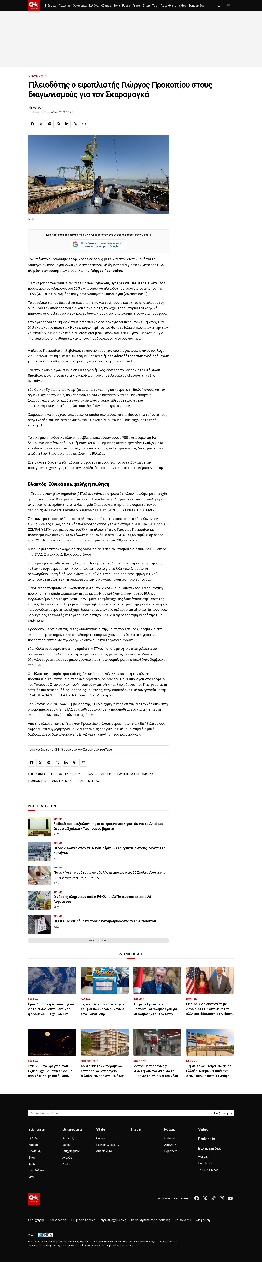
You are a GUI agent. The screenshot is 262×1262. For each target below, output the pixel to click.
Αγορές (67, 1157)
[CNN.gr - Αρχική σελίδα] (34, 1199)
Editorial (169, 1138)
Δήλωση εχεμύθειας (113, 1220)
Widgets (203, 1157)
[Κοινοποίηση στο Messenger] (50, 124)
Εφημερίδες (196, 5)
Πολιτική (65, 5)
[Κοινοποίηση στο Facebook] (32, 124)
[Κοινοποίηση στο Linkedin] (67, 124)
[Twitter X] (205, 1198)
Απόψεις (170, 1144)
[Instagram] (222, 1198)
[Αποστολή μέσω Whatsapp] (58, 124)
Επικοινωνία (183, 1220)
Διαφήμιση (203, 1220)
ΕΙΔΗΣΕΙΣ (105, 774)
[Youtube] (230, 1198)
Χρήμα (66, 1144)
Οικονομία (80, 5)
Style (116, 5)
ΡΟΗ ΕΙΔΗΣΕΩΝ (42, 806)
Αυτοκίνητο (168, 5)
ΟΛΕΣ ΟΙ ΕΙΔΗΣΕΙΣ (98, 940)
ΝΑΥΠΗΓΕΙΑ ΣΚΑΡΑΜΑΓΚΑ (135, 774)
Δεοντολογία (57, 1220)
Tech (155, 5)
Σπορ (146, 5)
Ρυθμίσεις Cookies (83, 1220)
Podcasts (206, 1139)
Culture (100, 1138)
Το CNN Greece (208, 1170)
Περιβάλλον (36, 1170)
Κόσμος (106, 5)
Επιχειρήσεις (71, 1151)
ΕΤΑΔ (89, 774)
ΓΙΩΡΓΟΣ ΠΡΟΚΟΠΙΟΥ (65, 774)
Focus (126, 5)
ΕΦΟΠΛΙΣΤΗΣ (37, 781)
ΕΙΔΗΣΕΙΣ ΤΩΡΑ (88, 781)
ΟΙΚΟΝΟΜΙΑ (38, 75)
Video (182, 5)
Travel (136, 5)
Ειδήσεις (50, 5)
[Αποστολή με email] (84, 124)
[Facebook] (196, 1198)
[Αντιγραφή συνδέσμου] (75, 124)
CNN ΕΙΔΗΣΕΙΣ (62, 781)
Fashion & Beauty (107, 1144)
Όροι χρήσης (36, 1220)
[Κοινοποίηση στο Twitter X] (41, 124)
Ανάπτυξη (68, 1138)
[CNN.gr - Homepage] (34, 5)
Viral (31, 1177)
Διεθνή (66, 1164)
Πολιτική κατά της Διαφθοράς (150, 1220)
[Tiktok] (213, 1198)
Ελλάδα (94, 5)
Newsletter (205, 1163)
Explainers (170, 1151)
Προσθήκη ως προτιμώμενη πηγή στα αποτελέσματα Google (101, 244)
